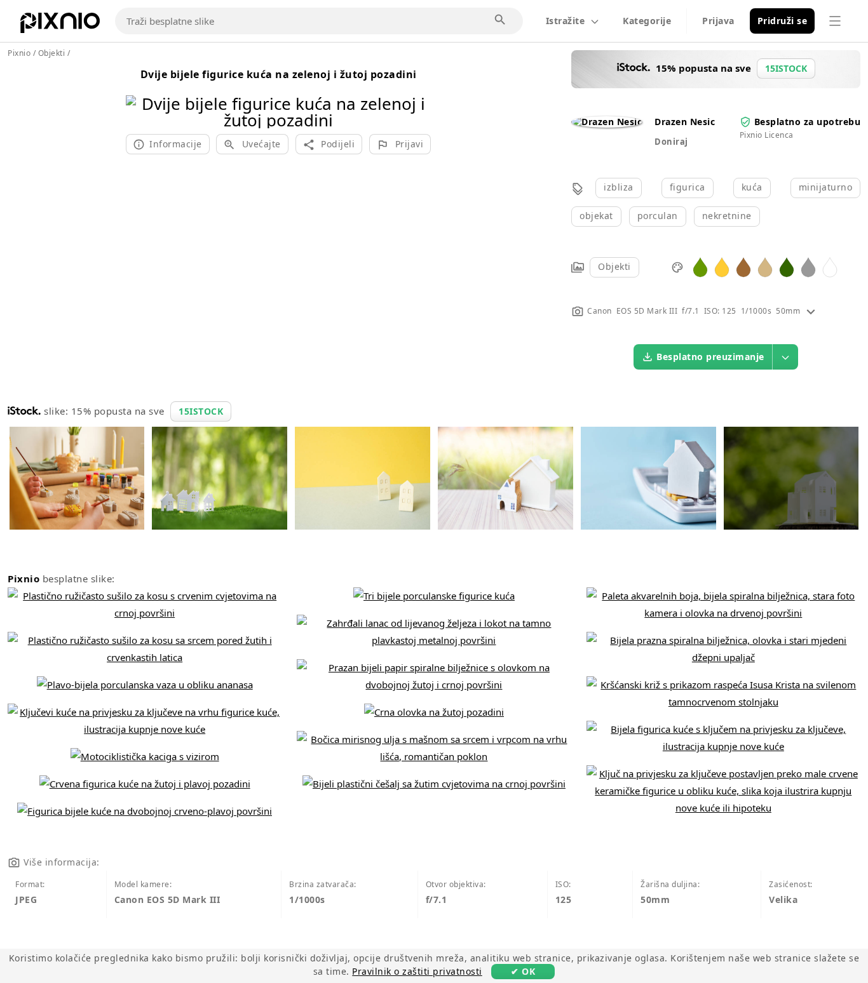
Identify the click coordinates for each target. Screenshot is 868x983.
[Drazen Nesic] (606, 122)
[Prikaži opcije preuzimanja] (785, 357)
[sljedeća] (416, 95)
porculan (657, 216)
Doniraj (671, 141)
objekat (596, 216)
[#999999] (808, 266)
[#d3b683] (765, 266)
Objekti (614, 266)
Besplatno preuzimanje (710, 357)
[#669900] (700, 266)
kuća (752, 187)
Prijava (718, 21)
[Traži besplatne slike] (500, 20)
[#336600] (786, 266)
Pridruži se (782, 21)
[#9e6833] (743, 266)
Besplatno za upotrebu (807, 122)
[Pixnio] (60, 25)
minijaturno (826, 187)
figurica (687, 187)
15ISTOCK (201, 411)
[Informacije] (811, 310)
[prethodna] (140, 95)
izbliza (619, 187)
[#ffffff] (830, 266)
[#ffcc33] (722, 266)
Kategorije (647, 21)
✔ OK (523, 971)
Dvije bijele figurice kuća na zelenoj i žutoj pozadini (278, 74)
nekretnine (727, 216)
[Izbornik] (835, 21)
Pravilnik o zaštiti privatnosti (417, 971)
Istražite (565, 21)
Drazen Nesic (684, 122)
